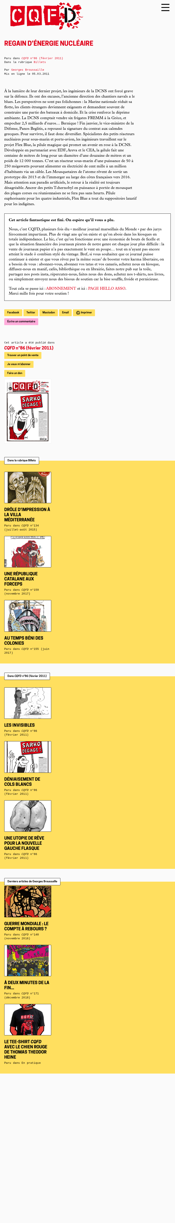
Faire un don (14, 373)
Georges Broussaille (27, 70)
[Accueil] (43, 16)
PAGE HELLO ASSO (106, 289)
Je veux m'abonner (19, 364)
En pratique (31, 1063)
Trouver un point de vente (22, 355)
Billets (40, 62)
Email (65, 312)
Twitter (30, 312)
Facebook (13, 312)
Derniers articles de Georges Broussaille (32, 881)
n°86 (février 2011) (28, 348)
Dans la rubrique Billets (21, 460)
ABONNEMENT (61, 289)
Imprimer (86, 312)
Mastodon (48, 312)
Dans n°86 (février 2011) (27, 676)
